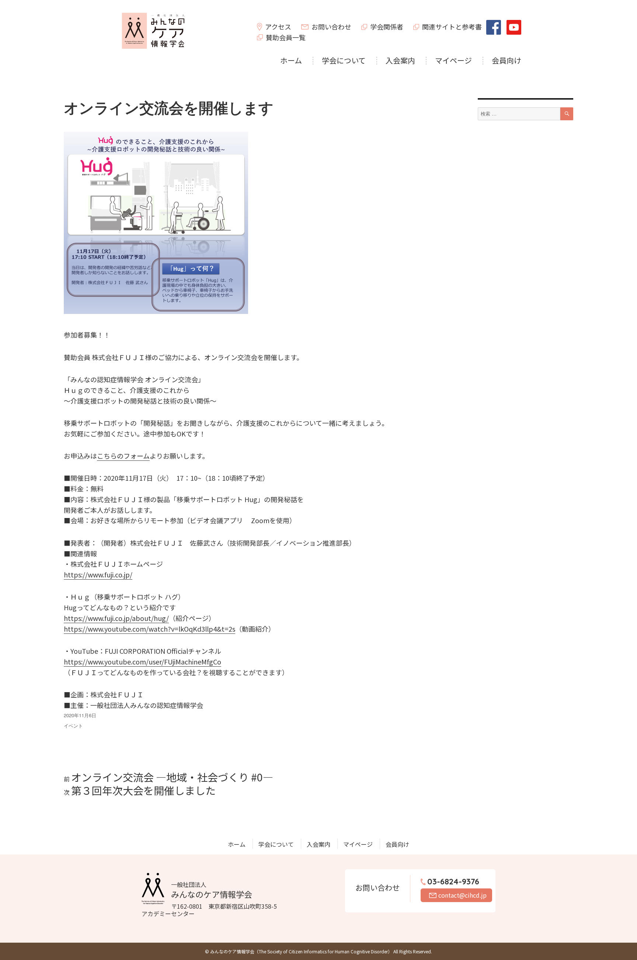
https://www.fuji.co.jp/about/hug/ (116, 618)
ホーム (291, 60)
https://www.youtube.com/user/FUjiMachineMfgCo (142, 661)
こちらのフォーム (123, 455)
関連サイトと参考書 (452, 26)
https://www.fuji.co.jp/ (98, 574)
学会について (344, 60)
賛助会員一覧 (286, 37)
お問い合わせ (331, 26)
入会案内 (400, 60)
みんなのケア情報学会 (211, 890)
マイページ (453, 60)
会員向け (506, 60)
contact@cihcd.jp (462, 895)
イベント (73, 725)
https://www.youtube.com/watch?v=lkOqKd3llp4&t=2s (149, 628)
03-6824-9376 (453, 881)
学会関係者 (386, 26)
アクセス (278, 26)
